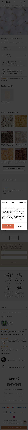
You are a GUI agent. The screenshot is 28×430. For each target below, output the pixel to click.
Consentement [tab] (5, 202)
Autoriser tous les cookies (8, 226)
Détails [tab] (12, 202)
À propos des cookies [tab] (21, 202)
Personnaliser (19, 226)
